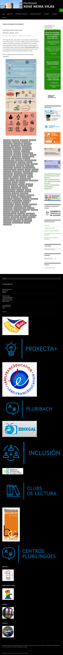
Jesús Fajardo (7, 182)
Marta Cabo (7, 197)
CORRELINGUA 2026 (49, 228)
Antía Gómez (17, 151)
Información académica (35, 13)
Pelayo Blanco (17, 209)
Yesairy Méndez (7, 224)
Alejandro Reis (27, 143)
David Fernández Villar (9, 165)
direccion (16, 35)
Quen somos (10, 13)
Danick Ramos (21, 162)
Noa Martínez (25, 202)
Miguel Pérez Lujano (17, 200)
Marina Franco (24, 193)
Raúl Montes (26, 209)
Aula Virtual (5, 290)
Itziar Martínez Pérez (25, 178)
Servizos (4, 17)
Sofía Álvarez (32, 217)
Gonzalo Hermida (8, 173)
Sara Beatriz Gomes (8, 215)
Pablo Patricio (27, 206)
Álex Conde (6, 145)
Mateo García (17, 198)
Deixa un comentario (26, 35)
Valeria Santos (16, 220)
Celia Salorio (26, 158)
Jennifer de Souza (34, 180)
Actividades (54, 13)
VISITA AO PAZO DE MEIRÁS (51, 230)
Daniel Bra (29, 162)
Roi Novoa (23, 211)
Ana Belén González (8, 147)
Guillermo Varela (8, 174)
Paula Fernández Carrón (20, 208)
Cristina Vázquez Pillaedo (10, 162)
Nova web (46, 225)
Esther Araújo (7, 171)
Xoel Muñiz (27, 222)
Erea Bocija (20, 169)
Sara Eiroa (25, 215)
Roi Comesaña (15, 211)
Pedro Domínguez (8, 209)
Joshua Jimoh (29, 184)
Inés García (15, 176)
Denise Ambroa (20, 165)
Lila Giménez (7, 187)
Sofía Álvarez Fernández (9, 219)
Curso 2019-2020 (19, 30)
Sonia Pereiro (28, 219)
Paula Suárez (31, 208)
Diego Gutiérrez (29, 165)
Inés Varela (23, 176)
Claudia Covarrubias (9, 160)
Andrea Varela (7, 149)
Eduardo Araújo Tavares (29, 167)
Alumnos (11, 30)
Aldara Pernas (16, 141)
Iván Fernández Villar (9, 180)
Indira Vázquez (7, 176)
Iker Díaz (30, 174)
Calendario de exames (7, 297)
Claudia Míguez (19, 160)
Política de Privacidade (6, 653)
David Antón (34, 163)
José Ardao (21, 184)
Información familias (7, 298)
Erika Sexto (35, 169)
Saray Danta (23, 217)
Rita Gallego (34, 209)
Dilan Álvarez (18, 167)
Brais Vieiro (33, 154)
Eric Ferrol (28, 169)
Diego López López (8, 167)
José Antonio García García (10, 184)
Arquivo (4, 311)
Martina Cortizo (8, 198)
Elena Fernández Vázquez (10, 169)
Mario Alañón (30, 195)
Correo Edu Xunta (6, 305)
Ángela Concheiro (27, 149)
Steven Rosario (7, 220)
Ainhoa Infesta (24, 140)
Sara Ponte (6, 217)
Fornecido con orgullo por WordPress (20, 653)
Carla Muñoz (7, 156)
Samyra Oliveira (30, 213)
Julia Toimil (6, 185)
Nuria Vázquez (18, 206)
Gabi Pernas (34, 171)
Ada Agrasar (7, 140)
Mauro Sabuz (7, 200)
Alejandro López (18, 143)
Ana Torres (18, 147)
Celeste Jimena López (16, 158)
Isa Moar (6, 178)
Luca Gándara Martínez (9, 189)
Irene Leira (30, 176)
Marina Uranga (21, 195)
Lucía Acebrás (20, 189)
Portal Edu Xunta (6, 306)
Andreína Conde (16, 149)
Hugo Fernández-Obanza (20, 174)
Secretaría (46, 13)
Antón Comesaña (8, 152)
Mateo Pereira (26, 198)
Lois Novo (25, 187)
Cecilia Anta (7, 158)
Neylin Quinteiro (8, 202)
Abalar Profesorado (7, 289)
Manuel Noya (20, 191)
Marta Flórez (15, 197)
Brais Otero (25, 154)
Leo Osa (30, 185)
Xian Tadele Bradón (26, 220)
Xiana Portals (7, 222)
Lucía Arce (28, 189)
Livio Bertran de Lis (16, 187)
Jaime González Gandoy (21, 180)
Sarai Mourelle (15, 217)
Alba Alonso (33, 140)
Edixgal (4, 292)
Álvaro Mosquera (26, 145)
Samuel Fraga (21, 213)
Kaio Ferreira (15, 185)
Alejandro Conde (8, 143)
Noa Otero (17, 204)
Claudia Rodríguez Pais (30, 160)
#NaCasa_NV (11, 32)
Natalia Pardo (27, 200)
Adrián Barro (15, 140)
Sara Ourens (33, 215)
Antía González (25, 151)
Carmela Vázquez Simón (28, 156)
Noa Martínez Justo (8, 204)
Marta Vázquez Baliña (25, 197)
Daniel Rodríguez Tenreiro (23, 163)
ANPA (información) (7, 300)
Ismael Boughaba (14, 178)
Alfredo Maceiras (15, 145)
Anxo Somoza (17, 152)
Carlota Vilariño (16, 156)
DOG (3, 308)
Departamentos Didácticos (22, 13)
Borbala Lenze (17, 154)
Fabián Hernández (17, 171)
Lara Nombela (23, 185)
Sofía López (20, 219)
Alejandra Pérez (26, 141)
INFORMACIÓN (54, 82)
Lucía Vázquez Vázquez (9, 191)
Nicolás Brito (17, 202)
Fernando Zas (26, 171)
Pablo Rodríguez (8, 208)
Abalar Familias (6, 296)
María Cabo (28, 191)
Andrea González (27, 147)
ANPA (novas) (5, 301)
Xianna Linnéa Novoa (18, 222)
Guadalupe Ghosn (28, 173)
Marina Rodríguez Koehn (10, 195)
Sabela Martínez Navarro (10, 213)
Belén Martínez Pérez (27, 152)
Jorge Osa (22, 182)
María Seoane (7, 193)
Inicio (3, 13)
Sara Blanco (18, 215)
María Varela (15, 193)
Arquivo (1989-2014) (49, 267)
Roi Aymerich (7, 211)
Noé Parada (25, 204)
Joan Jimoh (15, 182)
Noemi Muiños (33, 204)
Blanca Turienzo (8, 154)
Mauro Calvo (34, 198)
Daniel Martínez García (9, 163)
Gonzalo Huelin (18, 173)
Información (53, 53)
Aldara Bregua (7, 141)
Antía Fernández (8, 151)
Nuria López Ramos (8, 206)
